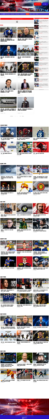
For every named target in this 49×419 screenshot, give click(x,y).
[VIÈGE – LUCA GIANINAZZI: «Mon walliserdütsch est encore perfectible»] (41, 223)
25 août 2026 (41, 65)
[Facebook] (19, 401)
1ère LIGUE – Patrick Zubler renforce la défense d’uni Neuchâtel (25, 109)
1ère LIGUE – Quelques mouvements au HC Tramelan (8, 74)
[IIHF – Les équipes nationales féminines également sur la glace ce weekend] (8, 298)
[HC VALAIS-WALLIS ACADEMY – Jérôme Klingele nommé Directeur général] (24, 358)
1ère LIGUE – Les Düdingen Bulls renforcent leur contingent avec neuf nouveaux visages (7, 40)
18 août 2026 (19, 366)
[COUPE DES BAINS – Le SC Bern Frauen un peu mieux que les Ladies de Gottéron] (41, 283)
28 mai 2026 (35, 382)
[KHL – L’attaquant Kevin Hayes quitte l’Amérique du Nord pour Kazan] (36, 75)
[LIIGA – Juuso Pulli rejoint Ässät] (36, 48)
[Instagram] (23, 401)
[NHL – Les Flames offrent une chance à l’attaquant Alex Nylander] (36, 21)
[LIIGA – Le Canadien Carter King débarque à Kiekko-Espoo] (36, 32)
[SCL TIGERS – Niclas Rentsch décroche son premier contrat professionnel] (24, 186)
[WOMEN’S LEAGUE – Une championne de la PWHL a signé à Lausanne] (8, 283)
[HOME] (2, 14)
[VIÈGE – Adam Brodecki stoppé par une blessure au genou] (41, 208)
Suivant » (23, 116)
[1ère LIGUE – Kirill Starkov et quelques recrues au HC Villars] (24, 321)
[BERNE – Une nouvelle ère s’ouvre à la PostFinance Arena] (8, 186)
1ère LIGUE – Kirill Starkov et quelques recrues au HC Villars (25, 39)
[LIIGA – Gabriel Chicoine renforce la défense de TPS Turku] (36, 43)
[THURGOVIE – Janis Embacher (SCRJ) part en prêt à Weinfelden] (24, 223)
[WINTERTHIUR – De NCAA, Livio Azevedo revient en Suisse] (24, 245)
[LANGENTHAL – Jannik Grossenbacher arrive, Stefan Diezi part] (24, 261)
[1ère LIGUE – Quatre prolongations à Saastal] (8, 336)
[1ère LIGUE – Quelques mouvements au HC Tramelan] (24, 336)
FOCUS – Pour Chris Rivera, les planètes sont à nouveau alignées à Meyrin (25, 74)
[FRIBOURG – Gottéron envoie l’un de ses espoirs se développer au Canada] (41, 358)
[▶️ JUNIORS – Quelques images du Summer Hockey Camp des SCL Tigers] (8, 374)
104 (20, 116)
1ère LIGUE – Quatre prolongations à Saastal (24, 57)
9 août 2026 (3, 329)
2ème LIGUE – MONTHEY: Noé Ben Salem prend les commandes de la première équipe (25, 92)
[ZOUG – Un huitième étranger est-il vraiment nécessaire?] (36, 80)
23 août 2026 (35, 292)
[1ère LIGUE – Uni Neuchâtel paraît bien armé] (41, 321)
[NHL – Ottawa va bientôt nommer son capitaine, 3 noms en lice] (36, 27)
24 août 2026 (19, 292)
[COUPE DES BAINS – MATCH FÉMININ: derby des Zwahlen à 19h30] (24, 298)
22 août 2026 (3, 307)
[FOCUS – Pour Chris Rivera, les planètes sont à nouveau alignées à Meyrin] (41, 336)
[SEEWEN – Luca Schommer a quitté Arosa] (8, 261)
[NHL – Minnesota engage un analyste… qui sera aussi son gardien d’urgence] (36, 59)
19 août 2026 (35, 307)
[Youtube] (30, 401)
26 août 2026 (41, 28)
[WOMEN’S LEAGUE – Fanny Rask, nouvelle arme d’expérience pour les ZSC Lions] (41, 298)
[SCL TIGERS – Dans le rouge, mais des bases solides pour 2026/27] (41, 186)
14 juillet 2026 (35, 344)
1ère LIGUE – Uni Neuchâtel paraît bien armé (7, 57)
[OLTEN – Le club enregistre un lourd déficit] (24, 208)
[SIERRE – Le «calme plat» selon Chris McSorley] (8, 223)
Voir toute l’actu (41, 89)
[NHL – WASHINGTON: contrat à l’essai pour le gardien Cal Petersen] (36, 53)
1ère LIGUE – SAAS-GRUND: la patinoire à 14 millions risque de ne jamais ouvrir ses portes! (8, 110)
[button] (17, 21)
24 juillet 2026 (35, 366)
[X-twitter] (26, 401)
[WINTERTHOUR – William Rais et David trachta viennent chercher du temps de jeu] (41, 261)
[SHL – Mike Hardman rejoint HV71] (36, 37)
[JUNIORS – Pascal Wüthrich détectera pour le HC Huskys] (41, 374)
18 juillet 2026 (19, 329)
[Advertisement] (41, 95)
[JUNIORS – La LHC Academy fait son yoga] (24, 374)
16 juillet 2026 (35, 328)
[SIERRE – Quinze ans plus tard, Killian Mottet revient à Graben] (36, 69)
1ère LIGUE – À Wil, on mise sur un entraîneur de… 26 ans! (7, 91)
